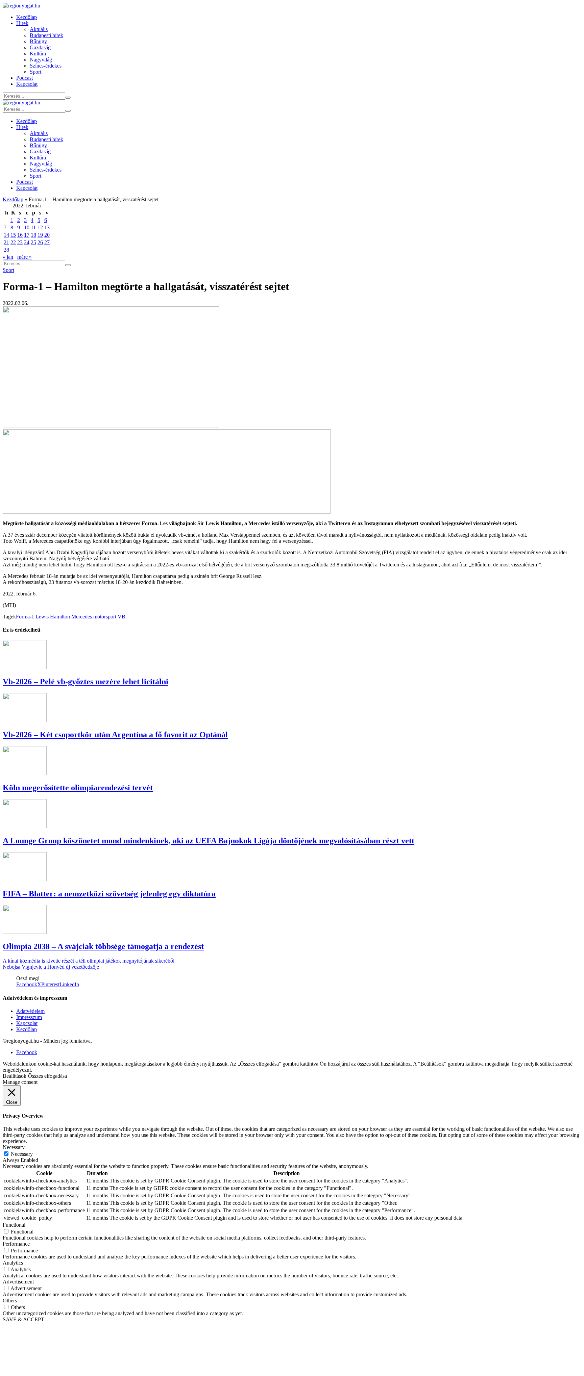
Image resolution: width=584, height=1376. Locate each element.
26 (40, 242)
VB (121, 616)
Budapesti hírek (46, 35)
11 (33, 227)
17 (26, 235)
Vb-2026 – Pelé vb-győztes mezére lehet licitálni (85, 681)
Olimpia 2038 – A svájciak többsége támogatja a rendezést (103, 946)
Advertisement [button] (18, 1281)
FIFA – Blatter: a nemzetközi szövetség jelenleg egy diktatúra (109, 893)
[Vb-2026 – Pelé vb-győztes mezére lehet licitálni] (25, 667)
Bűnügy (38, 41)
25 (33, 242)
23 (20, 242)
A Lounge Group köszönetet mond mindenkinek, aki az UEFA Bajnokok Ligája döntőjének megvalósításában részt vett (208, 840)
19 (40, 235)
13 (47, 227)
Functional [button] (14, 1225)
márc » (24, 257)
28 (6, 250)
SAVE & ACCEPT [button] (23, 1319)
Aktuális (39, 29)
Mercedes (81, 616)
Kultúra (38, 53)
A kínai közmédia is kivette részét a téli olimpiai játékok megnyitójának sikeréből (88, 961)
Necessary (22, 1154)
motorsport (104, 616)
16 (20, 235)
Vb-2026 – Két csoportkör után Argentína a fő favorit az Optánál (115, 734)
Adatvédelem (30, 1011)
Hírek (22, 23)
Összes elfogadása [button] (47, 1076)
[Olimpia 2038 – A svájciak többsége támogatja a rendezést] (25, 932)
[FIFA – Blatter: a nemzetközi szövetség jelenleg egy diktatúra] (25, 879)
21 (6, 242)
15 (13, 235)
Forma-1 (25, 616)
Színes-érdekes (46, 66)
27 (47, 242)
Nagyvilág (41, 59)
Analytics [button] (13, 1263)
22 (13, 242)
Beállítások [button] (14, 1076)
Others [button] (10, 1300)
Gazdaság (40, 47)
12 (40, 227)
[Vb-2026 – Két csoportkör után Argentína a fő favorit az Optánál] (25, 720)
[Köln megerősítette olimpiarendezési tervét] (25, 773)
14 (6, 235)
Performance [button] (16, 1244)
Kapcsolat (27, 84)
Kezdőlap (26, 17)
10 (26, 227)
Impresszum (29, 1017)
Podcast (24, 78)
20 (47, 235)
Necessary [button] (14, 1147)
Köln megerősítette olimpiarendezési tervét (78, 787)
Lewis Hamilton (52, 616)
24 (26, 242)
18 (33, 235)
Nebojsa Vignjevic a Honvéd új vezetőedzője (51, 967)
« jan (8, 257)
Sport (35, 72)
